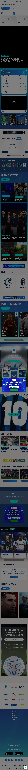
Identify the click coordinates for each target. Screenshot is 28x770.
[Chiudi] (24, 380)
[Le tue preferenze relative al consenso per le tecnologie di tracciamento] (25, 767)
